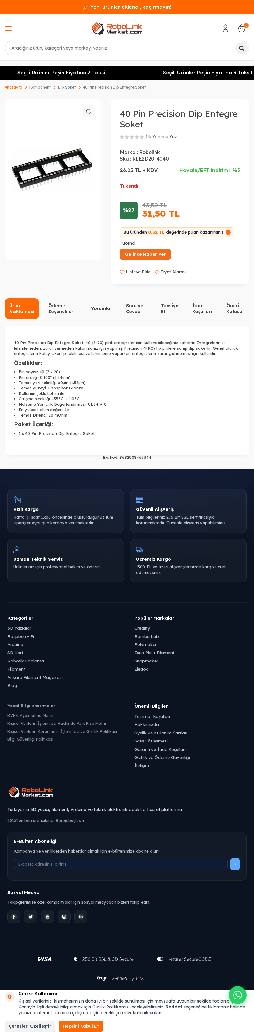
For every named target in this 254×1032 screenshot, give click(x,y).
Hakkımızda (146, 724)
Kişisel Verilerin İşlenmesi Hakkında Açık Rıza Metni (56, 723)
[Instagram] (64, 916)
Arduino (15, 644)
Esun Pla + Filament (154, 652)
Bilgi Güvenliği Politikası (30, 739)
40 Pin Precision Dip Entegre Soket (114, 87)
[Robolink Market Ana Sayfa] (127, 793)
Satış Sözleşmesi (151, 740)
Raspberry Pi (20, 636)
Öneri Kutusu (234, 308)
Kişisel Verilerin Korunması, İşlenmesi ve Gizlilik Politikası (62, 731)
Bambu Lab (146, 636)
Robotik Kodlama (25, 660)
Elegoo (141, 668)
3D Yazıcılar (19, 628)
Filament (16, 668)
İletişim (141, 765)
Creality (142, 628)
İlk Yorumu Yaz (161, 137)
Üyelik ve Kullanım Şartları (160, 732)
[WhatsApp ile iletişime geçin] (238, 995)
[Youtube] (47, 916)
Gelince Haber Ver (145, 254)
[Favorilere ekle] (89, 111)
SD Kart (15, 652)
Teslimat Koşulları (152, 716)
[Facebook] (13, 916)
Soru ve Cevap (134, 308)
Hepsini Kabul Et (81, 1026)
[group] (53, 179)
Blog (12, 685)
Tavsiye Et (169, 308)
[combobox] (127, 48)
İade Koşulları (202, 308)
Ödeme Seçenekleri (61, 308)
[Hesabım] (225, 28)
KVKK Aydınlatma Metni (30, 715)
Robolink (149, 152)
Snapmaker (146, 660)
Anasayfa (13, 87)
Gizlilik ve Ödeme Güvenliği (162, 757)
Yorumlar (101, 308)
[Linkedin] (80, 916)
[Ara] (241, 48)
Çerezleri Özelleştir (30, 1026)
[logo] (117, 28)
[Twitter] (30, 916)
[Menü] (8, 29)
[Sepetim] (241, 28)
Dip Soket (67, 87)
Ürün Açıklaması (21, 308)
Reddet (173, 1007)
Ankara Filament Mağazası (35, 677)
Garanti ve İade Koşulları (160, 749)
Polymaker (145, 644)
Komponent (40, 87)
